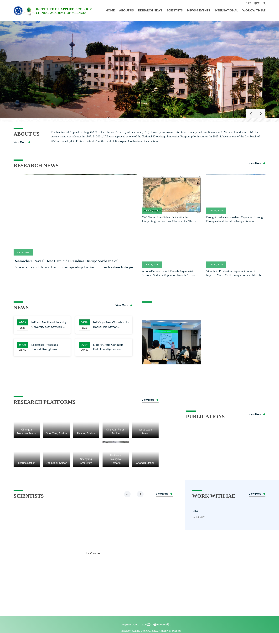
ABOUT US (126, 10)
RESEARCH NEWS (150, 10)
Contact (21, 607)
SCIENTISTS (175, 10)
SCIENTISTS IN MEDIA (101, 600)
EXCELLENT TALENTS (101, 586)
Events (135, 593)
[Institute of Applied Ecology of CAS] (139, 69)
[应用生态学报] (226, 427)
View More (20, 142)
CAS (248, 3)
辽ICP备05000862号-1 (163, 625)
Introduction (24, 586)
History (21, 593)
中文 (256, 3)
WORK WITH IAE (253, 10)
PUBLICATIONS (254, 579)
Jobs (195, 511)
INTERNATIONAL (226, 10)
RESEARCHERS (96, 593)
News (135, 586)
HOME (110, 10)
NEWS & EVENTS (198, 10)
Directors (22, 600)
